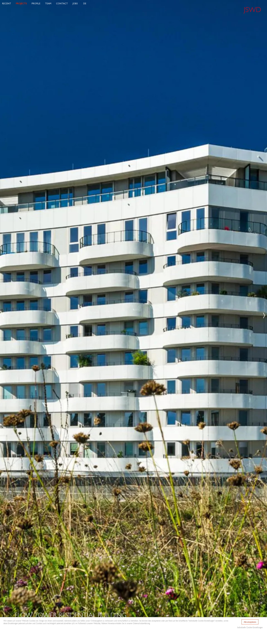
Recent (6, 3)
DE (84, 3)
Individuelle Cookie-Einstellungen (250, 627)
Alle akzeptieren (250, 621)
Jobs (75, 3)
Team (48, 3)
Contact (62, 3)
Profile (36, 3)
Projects (21, 3)
